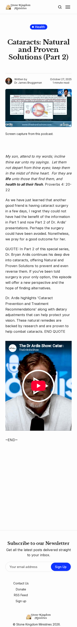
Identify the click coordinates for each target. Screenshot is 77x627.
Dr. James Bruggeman (28, 82)
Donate (21, 589)
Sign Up (61, 567)
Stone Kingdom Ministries (34, 624)
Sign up (21, 601)
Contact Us (21, 583)
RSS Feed (21, 595)
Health (40, 27)
